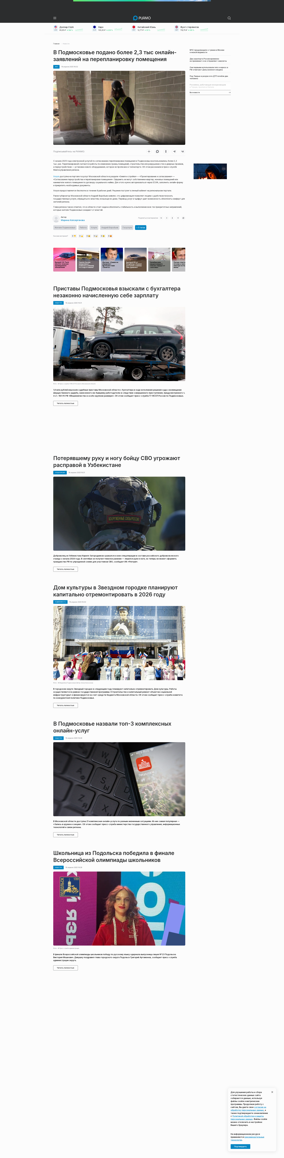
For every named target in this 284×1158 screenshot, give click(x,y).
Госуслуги (127, 227)
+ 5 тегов (140, 227)
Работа (83, 227)
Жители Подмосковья (65, 227)
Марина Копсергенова (73, 220)
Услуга (56, 176)
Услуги (94, 227)
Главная (56, 43)
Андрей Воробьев (109, 227)
